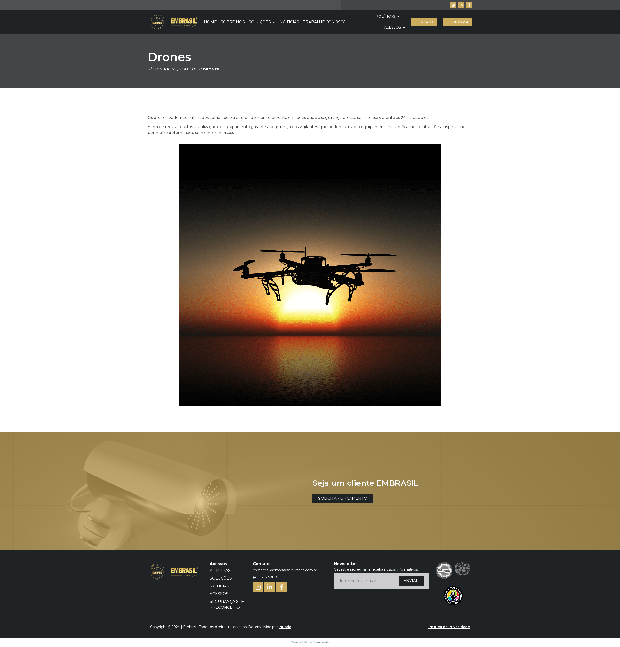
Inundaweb (321, 642)
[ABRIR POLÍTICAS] (398, 16)
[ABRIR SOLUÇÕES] (274, 22)
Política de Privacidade (449, 627)
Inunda (285, 627)
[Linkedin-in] (461, 5)
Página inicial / (163, 69)
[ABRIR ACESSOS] (404, 27)
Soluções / (191, 69)
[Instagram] (453, 5)
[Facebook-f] (469, 5)
